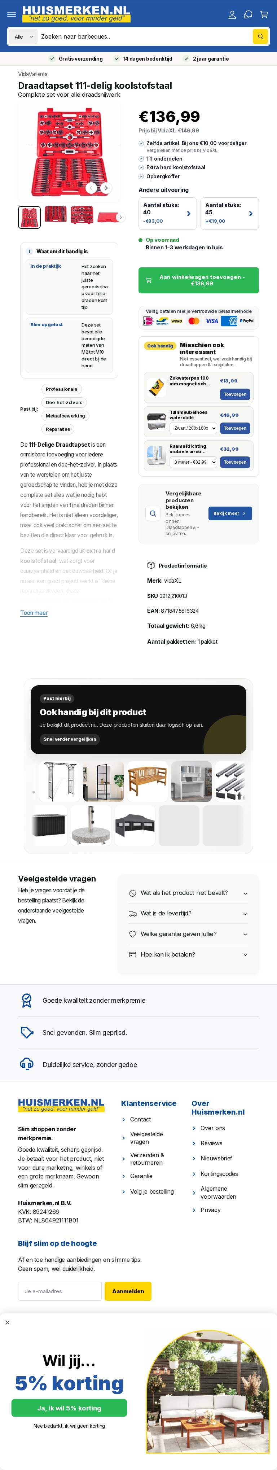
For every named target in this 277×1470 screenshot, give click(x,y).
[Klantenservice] (248, 14)
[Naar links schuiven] (91, 188)
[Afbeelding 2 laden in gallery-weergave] (55, 217)
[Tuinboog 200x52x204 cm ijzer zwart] (38, 781)
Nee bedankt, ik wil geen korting (69, 1426)
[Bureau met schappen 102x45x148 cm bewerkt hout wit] (170, 781)
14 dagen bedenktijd (147, 59)
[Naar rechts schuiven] (106, 188)
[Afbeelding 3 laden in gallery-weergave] (82, 217)
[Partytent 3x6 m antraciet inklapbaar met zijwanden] (159, 825)
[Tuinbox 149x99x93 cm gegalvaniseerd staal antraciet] (71, 825)
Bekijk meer (226, 513)
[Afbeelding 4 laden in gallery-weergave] (108, 217)
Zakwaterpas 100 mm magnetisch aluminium (189, 380)
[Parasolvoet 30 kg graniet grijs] (115, 825)
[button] (11, 14)
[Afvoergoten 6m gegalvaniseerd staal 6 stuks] (214, 781)
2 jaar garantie (211, 59)
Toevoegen (235, 394)
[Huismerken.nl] (61, 1105)
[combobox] (154, 36)
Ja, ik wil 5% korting (69, 1408)
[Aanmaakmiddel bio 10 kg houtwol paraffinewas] (203, 825)
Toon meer (34, 612)
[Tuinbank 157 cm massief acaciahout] (126, 781)
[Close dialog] (7, 1322)
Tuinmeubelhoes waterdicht (189, 415)
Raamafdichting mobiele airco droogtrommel (188, 449)
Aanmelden (128, 1291)
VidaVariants (32, 74)
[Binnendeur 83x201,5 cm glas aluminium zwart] (82, 781)
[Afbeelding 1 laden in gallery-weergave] (29, 217)
